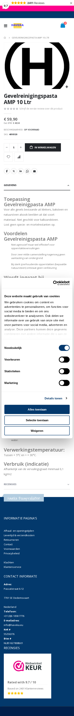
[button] (66, 87)
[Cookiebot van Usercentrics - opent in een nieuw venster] (53, 282)
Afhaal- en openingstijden (19, 530)
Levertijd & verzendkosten (19, 535)
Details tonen (53, 398)
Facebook (7, 171)
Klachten (9, 562)
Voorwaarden (12, 549)
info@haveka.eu (13, 625)
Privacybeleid (12, 553)
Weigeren (37, 430)
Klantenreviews (31, 688)
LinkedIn (21, 171)
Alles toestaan (37, 409)
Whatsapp (27, 171)
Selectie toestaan (37, 420)
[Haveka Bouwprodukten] (17, 25)
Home (5, 37)
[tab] (37, 185)
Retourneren (11, 539)
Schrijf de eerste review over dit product (40, 108)
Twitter (14, 171)
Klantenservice (12, 567)
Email (34, 171)
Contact (8, 544)
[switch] (64, 360)
